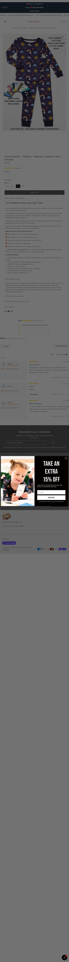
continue (51, 498)
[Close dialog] (65, 458)
